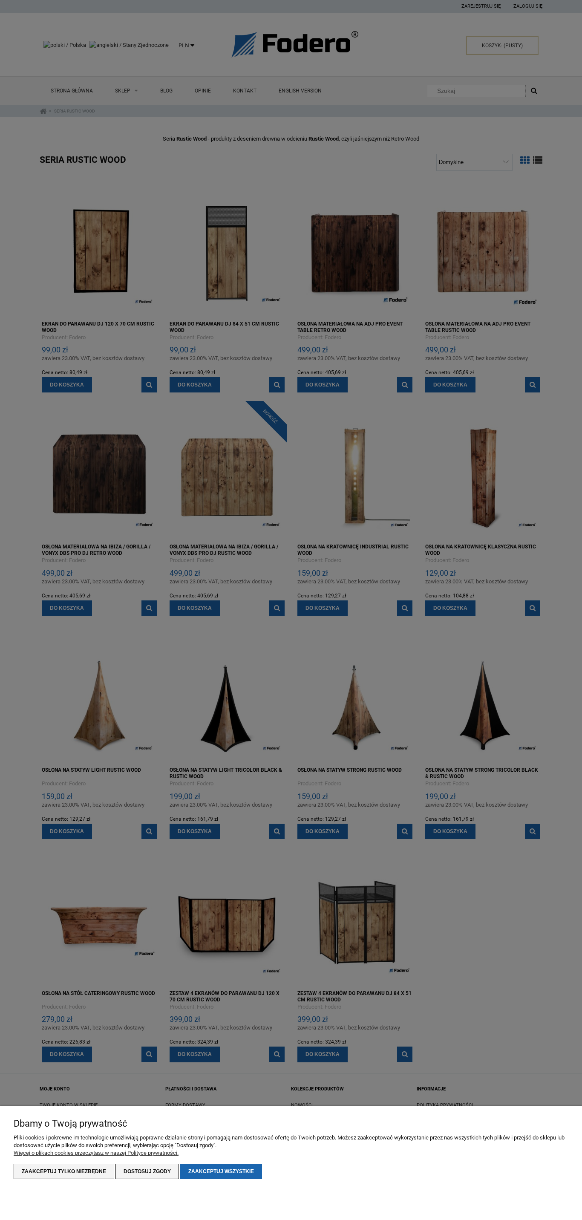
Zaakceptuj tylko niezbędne (64, 1171)
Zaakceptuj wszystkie (221, 1171)
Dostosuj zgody (147, 1171)
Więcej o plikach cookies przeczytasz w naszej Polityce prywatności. (96, 1153)
